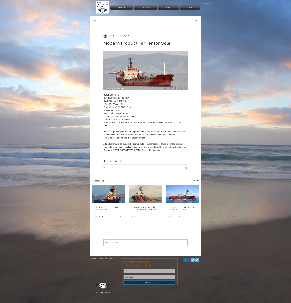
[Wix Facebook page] (189, 260)
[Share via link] (121, 161)
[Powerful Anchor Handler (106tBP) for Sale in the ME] (145, 194)
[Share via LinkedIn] (116, 161)
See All (196, 180)
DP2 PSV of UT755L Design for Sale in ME (107, 208)
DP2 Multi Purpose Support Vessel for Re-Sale (182, 208)
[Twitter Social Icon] (197, 260)
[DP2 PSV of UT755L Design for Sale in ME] (108, 194)
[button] (196, 20)
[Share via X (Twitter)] (110, 161)
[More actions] (186, 36)
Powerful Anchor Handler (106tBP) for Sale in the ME (144, 208)
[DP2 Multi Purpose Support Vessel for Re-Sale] (182, 194)
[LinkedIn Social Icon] (185, 260)
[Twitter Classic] (193, 260)
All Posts (95, 20)
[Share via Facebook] (104, 161)
